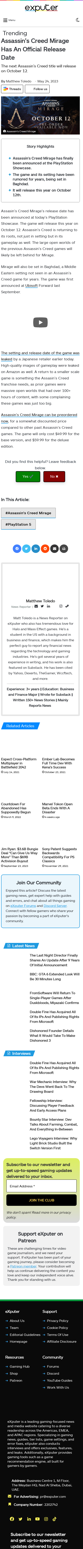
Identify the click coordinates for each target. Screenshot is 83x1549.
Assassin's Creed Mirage (29, 513)
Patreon (16, 1380)
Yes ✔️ (28, 476)
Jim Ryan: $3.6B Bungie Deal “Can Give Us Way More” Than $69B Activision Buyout (19, 855)
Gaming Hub (20, 1366)
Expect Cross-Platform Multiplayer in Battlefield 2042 (18, 763)
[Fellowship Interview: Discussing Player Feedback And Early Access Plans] (15, 1106)
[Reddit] (45, 548)
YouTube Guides (59, 1380)
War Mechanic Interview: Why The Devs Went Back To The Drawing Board (53, 1086)
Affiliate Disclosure (61, 1341)
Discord (53, 1373)
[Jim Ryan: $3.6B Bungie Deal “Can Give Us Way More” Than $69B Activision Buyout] (20, 834)
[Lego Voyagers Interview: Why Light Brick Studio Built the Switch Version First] (15, 1144)
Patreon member (23, 1266)
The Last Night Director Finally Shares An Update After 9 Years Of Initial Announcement (55, 960)
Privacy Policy (57, 1321)
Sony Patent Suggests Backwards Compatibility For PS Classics (59, 855)
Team (14, 1328)
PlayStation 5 (19, 524)
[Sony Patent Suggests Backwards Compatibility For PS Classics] (61, 834)
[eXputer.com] (41, 8)
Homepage (18, 1341)
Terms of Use (57, 1334)
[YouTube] (37, 1518)
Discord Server (55, 906)
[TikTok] (54, 1518)
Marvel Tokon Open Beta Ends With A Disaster (57, 808)
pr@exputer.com (53, 1496)
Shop (14, 1373)
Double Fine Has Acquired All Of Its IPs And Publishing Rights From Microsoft (54, 1016)
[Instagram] (46, 1518)
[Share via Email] (54, 548)
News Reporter (21, 606)
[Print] (64, 548)
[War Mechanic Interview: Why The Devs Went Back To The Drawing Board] (15, 1087)
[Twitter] (26, 548)
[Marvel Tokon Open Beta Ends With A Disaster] (61, 789)
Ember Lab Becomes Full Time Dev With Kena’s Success (58, 763)
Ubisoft (31, 285)
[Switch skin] (78, 20)
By (3, 81)
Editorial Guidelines (25, 1334)
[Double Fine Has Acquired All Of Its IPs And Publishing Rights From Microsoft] (15, 1017)
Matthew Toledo (16, 81)
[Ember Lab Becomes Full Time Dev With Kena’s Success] (61, 744)
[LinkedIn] (35, 548)
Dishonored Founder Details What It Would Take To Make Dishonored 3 (52, 1035)
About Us (17, 1321)
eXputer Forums (23, 906)
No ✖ (54, 476)
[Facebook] (17, 548)
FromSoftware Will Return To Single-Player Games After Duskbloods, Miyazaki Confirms (54, 998)
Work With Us (58, 1387)
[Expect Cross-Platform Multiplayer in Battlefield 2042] (20, 744)
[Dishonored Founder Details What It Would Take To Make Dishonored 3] (15, 1036)
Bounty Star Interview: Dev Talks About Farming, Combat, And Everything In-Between (54, 1124)
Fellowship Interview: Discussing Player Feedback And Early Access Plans (52, 1105)
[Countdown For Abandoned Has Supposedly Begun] (20, 789)
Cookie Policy (57, 1328)
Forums (53, 1366)
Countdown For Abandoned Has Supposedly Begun (16, 808)
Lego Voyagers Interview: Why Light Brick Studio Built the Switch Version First (53, 1143)
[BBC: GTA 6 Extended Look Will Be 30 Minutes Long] (15, 980)
